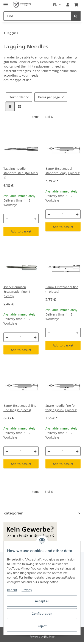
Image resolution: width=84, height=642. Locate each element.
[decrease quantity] (7, 218)
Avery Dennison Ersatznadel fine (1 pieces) (16, 291)
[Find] (76, 16)
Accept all (42, 601)
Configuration (42, 613)
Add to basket (21, 231)
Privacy (27, 590)
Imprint (12, 590)
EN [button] (55, 4)
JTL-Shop (49, 636)
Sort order (17, 97)
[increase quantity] (35, 218)
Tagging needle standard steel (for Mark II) (20, 173)
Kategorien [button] (13, 513)
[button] (68, 4)
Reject (42, 626)
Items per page (49, 97)
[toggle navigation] (5, 2)
